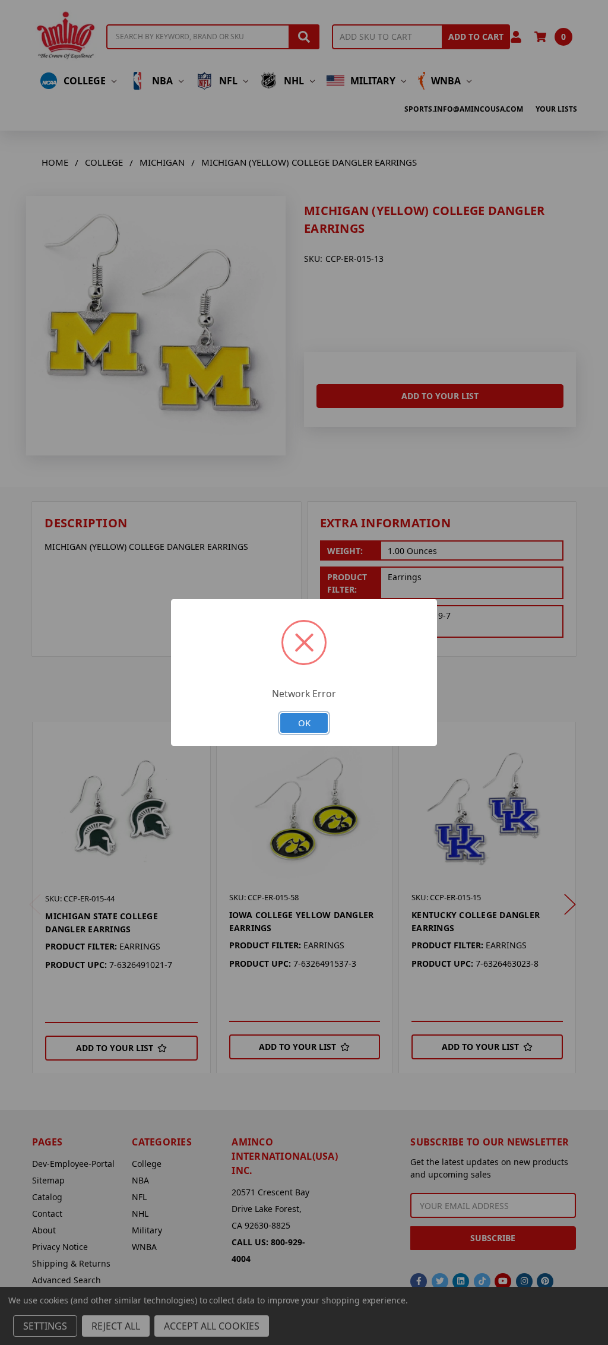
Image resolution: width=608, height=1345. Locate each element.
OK (304, 723)
